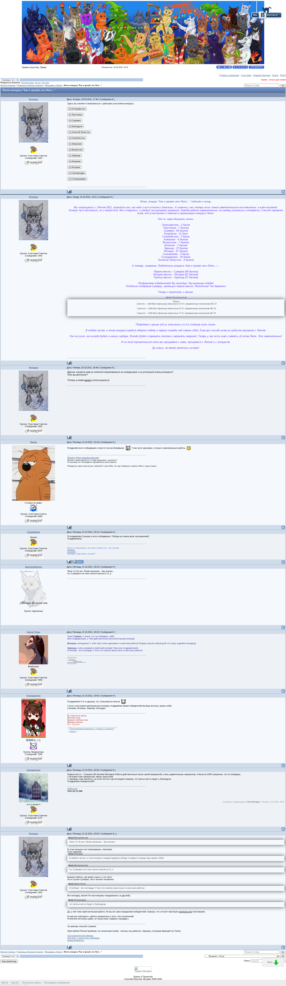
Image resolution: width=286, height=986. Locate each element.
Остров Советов (7, 85)
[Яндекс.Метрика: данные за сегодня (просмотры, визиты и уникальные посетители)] (143, 969)
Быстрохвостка (33, 567)
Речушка (45, 83)
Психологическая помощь (80, 935)
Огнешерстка (33, 696)
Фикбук (71, 457)
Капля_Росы (33, 632)
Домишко (71, 550)
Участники (246, 75)
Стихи (72, 731)
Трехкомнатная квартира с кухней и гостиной (91, 729)
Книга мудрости (75, 940)
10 (115, 833)
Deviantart (71, 552)
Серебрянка (33, 532)
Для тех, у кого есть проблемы (83, 938)
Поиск (275, 75)
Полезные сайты (31, 982)
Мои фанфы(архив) (87, 457)
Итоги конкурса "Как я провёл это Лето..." (83, 85)
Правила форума (261, 75)
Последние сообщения (57, 982)
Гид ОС (15, 982)
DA (68, 789)
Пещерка (73, 789)
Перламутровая (27, 83)
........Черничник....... (76, 662)
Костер (38, 83)
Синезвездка (33, 770)
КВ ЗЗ (5, 982)
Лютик (33, 442)
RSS (282, 75)
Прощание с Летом (53, 85)
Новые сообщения (230, 75)
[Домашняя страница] (77, 562)
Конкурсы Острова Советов (30, 85)
